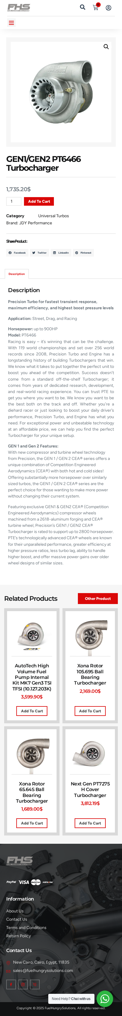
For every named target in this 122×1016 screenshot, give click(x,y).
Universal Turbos (53, 215)
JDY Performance (35, 223)
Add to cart (39, 201)
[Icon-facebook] (11, 984)
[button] (11, 22)
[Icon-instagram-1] (23, 984)
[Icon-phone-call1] (35, 984)
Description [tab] (17, 274)
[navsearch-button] (83, 6)
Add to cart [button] (32, 711)
